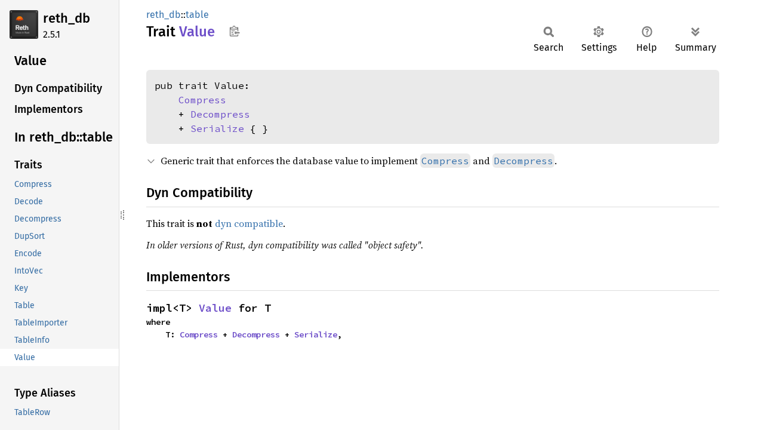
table (197, 14)
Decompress (220, 114)
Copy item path (234, 31)
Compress (202, 100)
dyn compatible (249, 223)
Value (215, 308)
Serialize (217, 128)
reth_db (66, 18)
